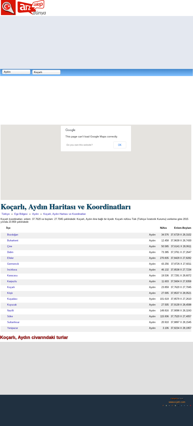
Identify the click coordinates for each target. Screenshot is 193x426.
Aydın (35, 214)
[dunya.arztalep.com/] (23, 13)
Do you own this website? (80, 145)
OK (119, 144)
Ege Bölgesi (21, 214)
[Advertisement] (96, 42)
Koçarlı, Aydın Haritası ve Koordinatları (64, 214)
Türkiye (6, 214)
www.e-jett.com (177, 402)
